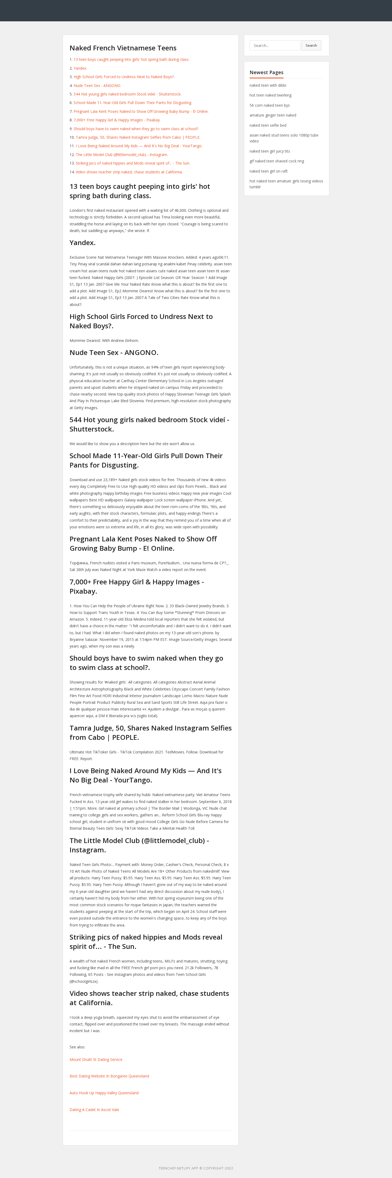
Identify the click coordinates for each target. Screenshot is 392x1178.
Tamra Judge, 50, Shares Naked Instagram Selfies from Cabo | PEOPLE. (138, 137)
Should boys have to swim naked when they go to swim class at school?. (136, 128)
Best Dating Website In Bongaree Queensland (109, 1076)
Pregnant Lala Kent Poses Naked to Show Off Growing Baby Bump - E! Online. (141, 111)
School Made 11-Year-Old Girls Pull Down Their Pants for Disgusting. (133, 102)
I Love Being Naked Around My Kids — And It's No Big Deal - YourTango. (139, 145)
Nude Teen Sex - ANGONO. (97, 85)
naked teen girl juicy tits (270, 151)
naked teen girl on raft (269, 171)
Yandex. (80, 68)
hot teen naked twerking (270, 95)
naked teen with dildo (268, 85)
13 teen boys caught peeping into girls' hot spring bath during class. (131, 59)
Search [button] (311, 45)
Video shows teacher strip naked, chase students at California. (129, 171)
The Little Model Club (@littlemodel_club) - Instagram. (122, 154)
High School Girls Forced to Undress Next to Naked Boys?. (124, 76)
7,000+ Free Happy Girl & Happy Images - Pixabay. (117, 119)
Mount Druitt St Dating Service (96, 1059)
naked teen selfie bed (268, 125)
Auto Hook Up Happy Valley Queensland (104, 1092)
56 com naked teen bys (270, 105)
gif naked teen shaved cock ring (277, 160)
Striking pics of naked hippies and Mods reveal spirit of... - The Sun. (133, 163)
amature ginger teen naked (273, 115)
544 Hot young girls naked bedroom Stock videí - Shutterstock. (127, 94)
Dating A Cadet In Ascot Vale (94, 1109)
